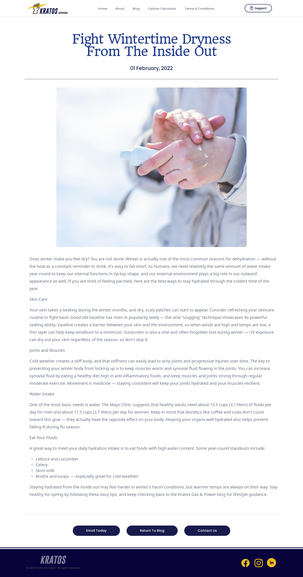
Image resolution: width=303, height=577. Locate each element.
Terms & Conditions (199, 9)
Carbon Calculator (162, 9)
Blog (136, 9)
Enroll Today (96, 530)
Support (261, 8)
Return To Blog (152, 530)
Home (102, 9)
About (119, 9)
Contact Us (207, 530)
